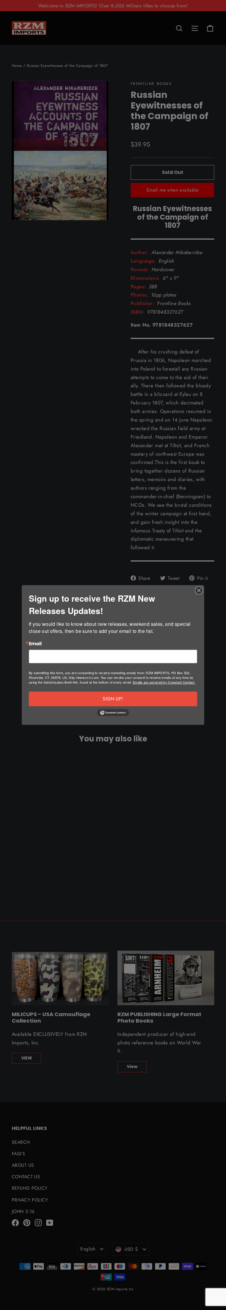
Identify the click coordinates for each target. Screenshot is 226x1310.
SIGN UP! (113, 698)
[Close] (198, 590)
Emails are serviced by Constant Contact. (164, 682)
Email (35, 644)
